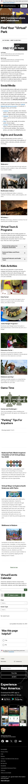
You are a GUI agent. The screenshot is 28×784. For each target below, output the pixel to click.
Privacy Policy (4, 751)
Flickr (4, 121)
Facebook (6, 110)
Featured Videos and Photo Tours (10, 253)
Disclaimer (3, 765)
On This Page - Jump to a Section (14, 40)
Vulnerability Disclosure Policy (8, 768)
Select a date (14, 595)
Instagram (5, 116)
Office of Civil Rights (6, 772)
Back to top (14, 567)
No (6, 645)
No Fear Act (4, 763)
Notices (3, 756)
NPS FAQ (3, 761)
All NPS (14, 677)
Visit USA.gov (5, 780)
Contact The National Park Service (10, 758)
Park (2, 600)
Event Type (4, 607)
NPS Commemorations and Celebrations (13, 19)
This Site (14, 673)
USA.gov (3, 770)
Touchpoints (11, 651)
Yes (6, 640)
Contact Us (19, 661)
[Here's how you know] (14, 2)
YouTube (5, 124)
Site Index (3, 661)
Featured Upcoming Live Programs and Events (9, 246)
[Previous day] (2, 595)
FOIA (2, 754)
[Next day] (23, 595)
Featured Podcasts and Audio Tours (11, 259)
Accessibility (4, 749)
